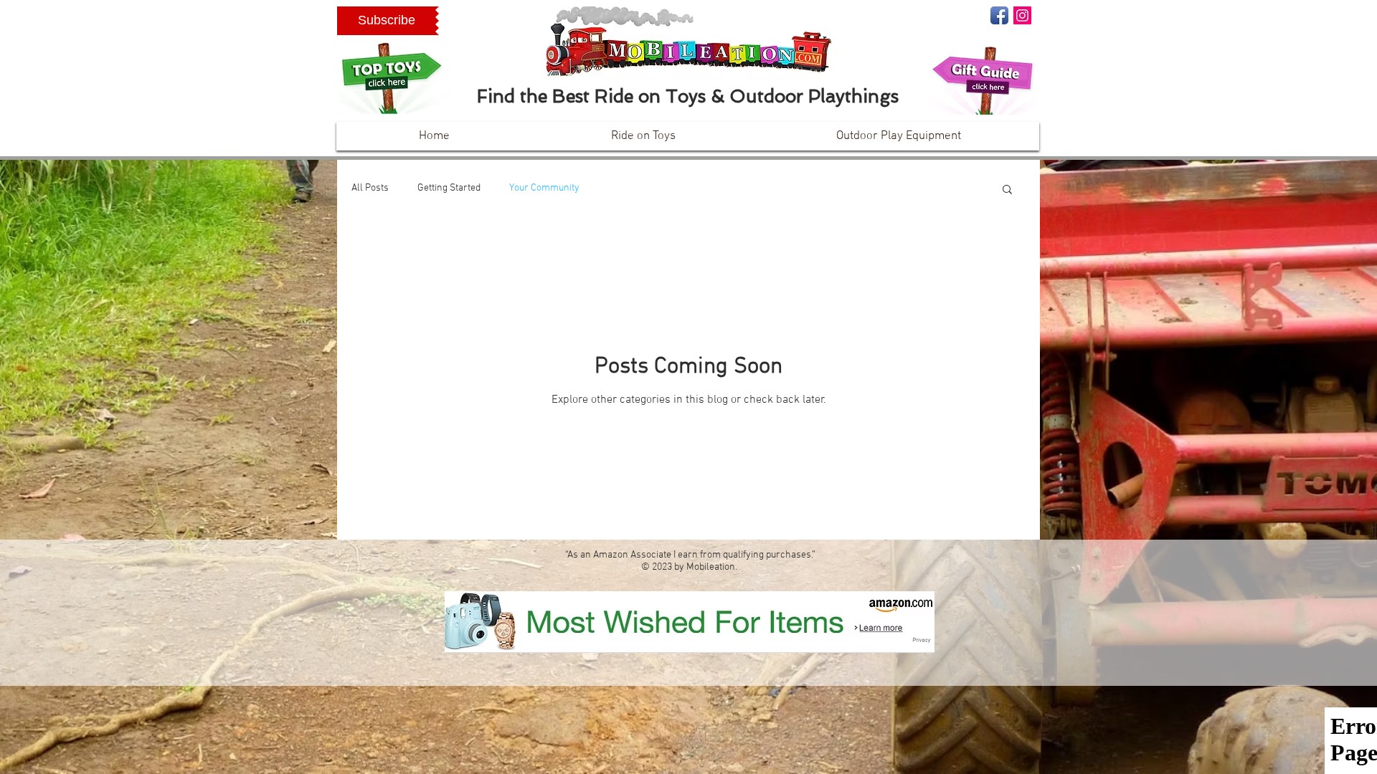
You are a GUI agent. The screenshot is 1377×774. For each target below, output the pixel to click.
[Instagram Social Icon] (1022, 15)
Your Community (544, 188)
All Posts (370, 188)
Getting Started (449, 188)
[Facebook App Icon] (999, 15)
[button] (386, 20)
